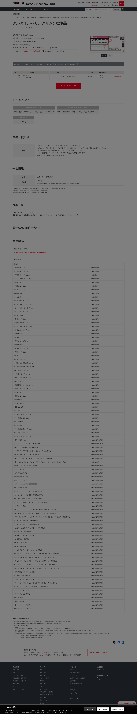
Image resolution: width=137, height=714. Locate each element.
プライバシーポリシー (61, 712)
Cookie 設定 (89, 709)
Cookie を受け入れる (117, 709)
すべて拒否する (103, 709)
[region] (68, 709)
